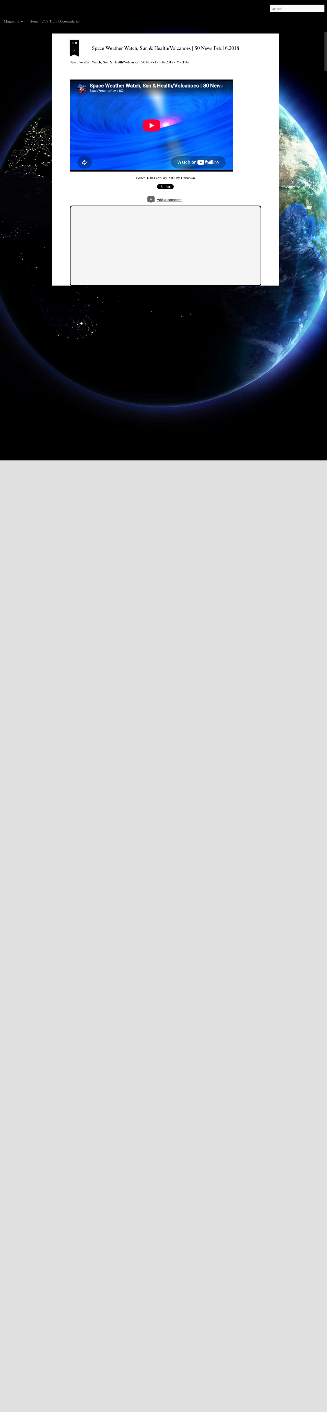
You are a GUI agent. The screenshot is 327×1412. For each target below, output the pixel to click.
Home (34, 21)
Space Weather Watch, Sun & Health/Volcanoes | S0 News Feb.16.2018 (165, 47)
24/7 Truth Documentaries (61, 21)
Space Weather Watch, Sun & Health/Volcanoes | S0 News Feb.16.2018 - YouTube (130, 62)
